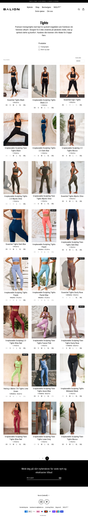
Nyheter (30, 7)
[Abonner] (59, 478)
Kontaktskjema (24, 507)
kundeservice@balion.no (36, 507)
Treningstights (45, 47)
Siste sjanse (39, 11)
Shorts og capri (45, 49)
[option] (15, 129)
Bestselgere (46, 7)
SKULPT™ (57, 7)
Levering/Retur (49, 507)
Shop (37, 7)
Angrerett (58, 507)
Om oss (50, 11)
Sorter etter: (78, 57)
